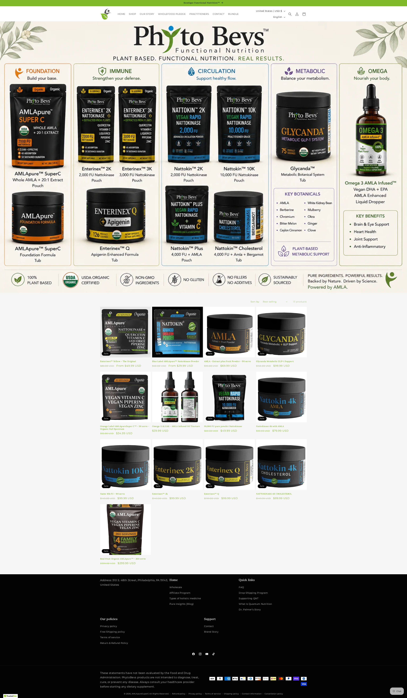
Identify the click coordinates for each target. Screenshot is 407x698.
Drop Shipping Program (253, 592)
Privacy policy (108, 626)
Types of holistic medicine (185, 598)
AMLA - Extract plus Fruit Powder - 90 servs (227, 361)
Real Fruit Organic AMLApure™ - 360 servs (123, 559)
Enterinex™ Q (211, 494)
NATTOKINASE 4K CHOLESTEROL (274, 494)
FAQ (241, 587)
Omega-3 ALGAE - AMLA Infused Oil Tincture (176, 426)
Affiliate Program (179, 592)
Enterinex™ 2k (160, 494)
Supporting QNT (248, 598)
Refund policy (178, 694)
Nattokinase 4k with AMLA (270, 426)
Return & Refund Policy (114, 643)
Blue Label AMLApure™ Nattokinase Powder (175, 361)
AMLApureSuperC (140, 694)
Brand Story (211, 631)
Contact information (251, 694)
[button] (289, 14)
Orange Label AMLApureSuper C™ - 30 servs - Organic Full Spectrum (124, 427)
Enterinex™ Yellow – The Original (118, 361)
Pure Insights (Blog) (181, 604)
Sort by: (255, 301)
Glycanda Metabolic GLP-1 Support (275, 361)
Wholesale (175, 587)
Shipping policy (231, 694)
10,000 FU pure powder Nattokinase (223, 426)
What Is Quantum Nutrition (255, 604)
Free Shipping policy (112, 631)
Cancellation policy (274, 694)
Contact (209, 626)
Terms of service (110, 637)
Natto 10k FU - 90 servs (112, 494)
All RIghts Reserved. (159, 694)
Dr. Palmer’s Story (250, 609)
